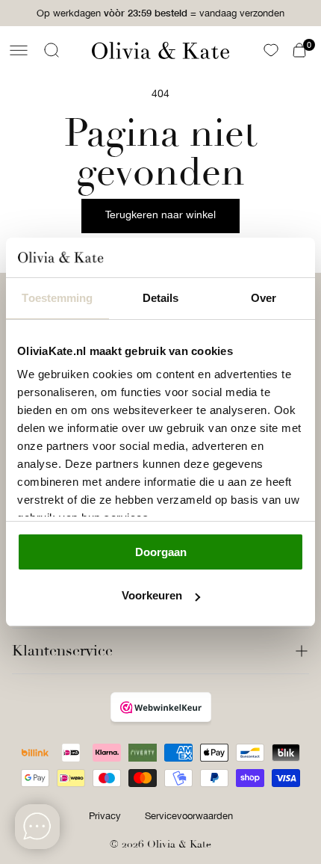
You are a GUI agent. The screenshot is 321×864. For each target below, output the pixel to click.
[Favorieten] (271, 50)
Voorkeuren (152, 595)
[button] (18, 50)
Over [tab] (263, 297)
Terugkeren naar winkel (160, 214)
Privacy (105, 815)
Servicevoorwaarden (189, 815)
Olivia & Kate (179, 844)
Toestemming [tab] (57, 297)
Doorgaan (161, 552)
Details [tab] (161, 297)
